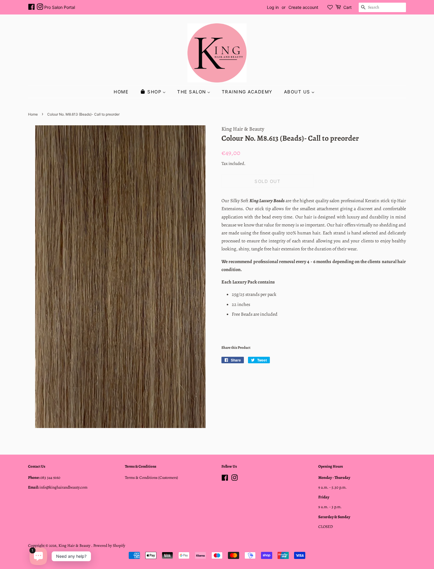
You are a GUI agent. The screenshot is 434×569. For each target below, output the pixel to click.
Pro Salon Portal (59, 7)
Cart (347, 7)
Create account (303, 7)
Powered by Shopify (109, 545)
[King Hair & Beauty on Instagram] (40, 7)
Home (33, 114)
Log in (273, 7)
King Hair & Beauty (74, 545)
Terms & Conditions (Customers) (151, 477)
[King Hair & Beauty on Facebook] (31, 7)
